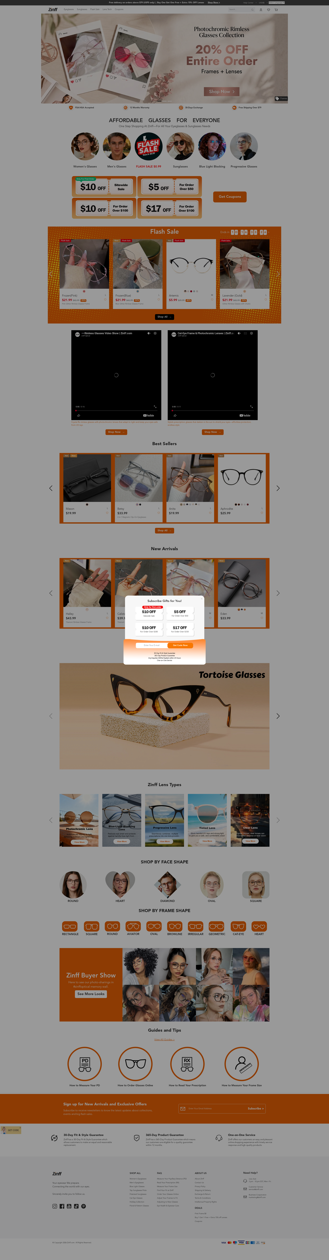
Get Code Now (180, 645)
